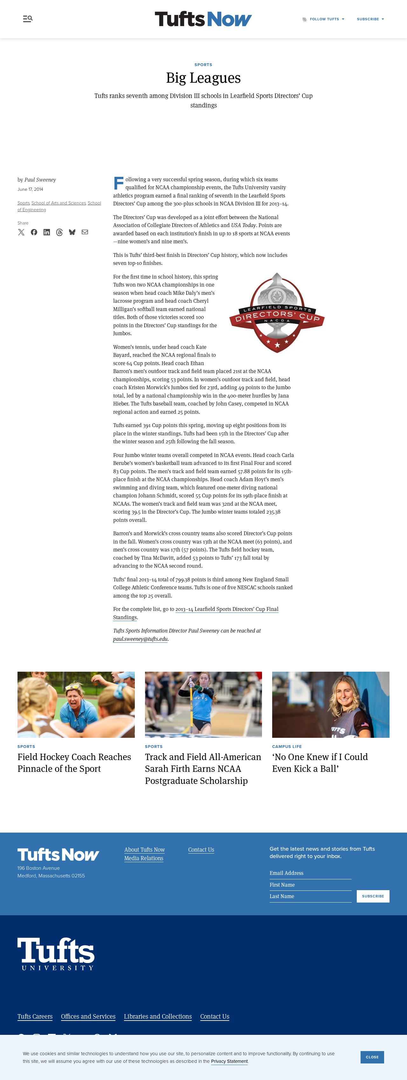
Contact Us (201, 849)
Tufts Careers (34, 1016)
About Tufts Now (144, 849)
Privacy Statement (229, 1061)
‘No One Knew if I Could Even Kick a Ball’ (320, 763)
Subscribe (368, 19)
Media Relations (143, 858)
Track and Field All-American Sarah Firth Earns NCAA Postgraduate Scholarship (203, 768)
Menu (29, 19)
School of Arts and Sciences (58, 203)
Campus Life (287, 747)
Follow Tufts (324, 19)
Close (372, 1057)
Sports (203, 65)
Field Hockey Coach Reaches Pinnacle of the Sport (74, 763)
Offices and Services (88, 1016)
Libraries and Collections (158, 1016)
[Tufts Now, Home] (203, 19)
